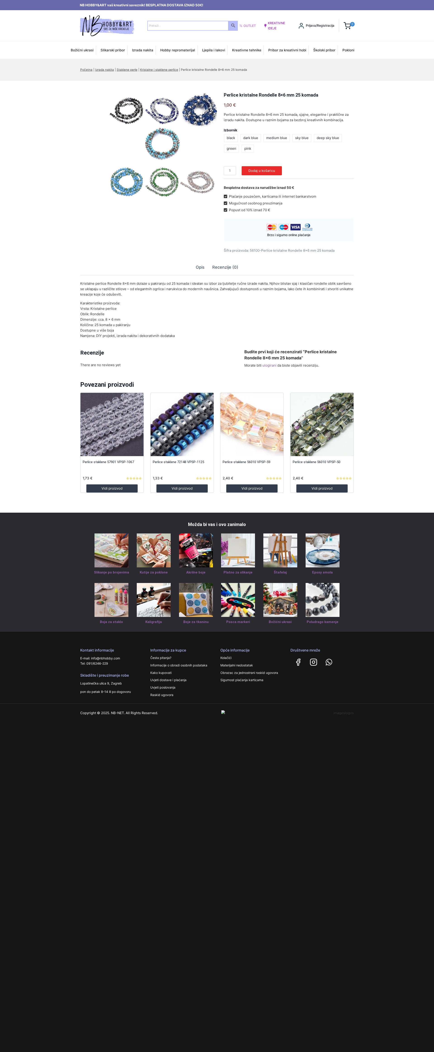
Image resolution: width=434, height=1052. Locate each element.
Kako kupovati (161, 673)
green (231, 148)
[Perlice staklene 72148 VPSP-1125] (182, 424)
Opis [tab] (200, 267)
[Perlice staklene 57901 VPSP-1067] (112, 424)
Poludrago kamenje (322, 622)
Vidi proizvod (112, 488)
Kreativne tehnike (246, 50)
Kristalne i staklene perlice (159, 69)
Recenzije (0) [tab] (225, 267)
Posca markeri (238, 622)
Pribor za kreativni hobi (287, 50)
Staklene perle (127, 69)
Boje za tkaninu (196, 622)
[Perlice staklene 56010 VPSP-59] (251, 424)
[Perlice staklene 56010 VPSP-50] (322, 424)
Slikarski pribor (113, 50)
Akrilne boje (195, 572)
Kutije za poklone (154, 572)
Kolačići (225, 658)
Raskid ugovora (161, 695)
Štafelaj (280, 572)
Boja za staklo (111, 622)
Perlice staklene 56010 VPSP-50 (316, 462)
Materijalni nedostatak (236, 665)
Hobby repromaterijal (177, 50)
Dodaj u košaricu (261, 170)
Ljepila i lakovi (213, 50)
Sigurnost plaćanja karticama (241, 680)
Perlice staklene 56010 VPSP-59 (246, 462)
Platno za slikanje (238, 572)
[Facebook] (298, 662)
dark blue (250, 138)
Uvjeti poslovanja (162, 687)
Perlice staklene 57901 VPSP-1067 (108, 462)
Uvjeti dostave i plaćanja (168, 680)
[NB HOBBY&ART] (107, 25)
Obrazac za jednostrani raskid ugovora (249, 673)
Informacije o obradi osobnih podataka (178, 665)
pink (247, 148)
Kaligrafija (153, 622)
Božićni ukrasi (82, 50)
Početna (86, 69)
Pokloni (348, 50)
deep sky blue (328, 138)
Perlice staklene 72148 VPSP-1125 (178, 462)
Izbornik (230, 130)
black (231, 138)
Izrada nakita (142, 50)
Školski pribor (324, 50)
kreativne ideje (276, 25)
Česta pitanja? (160, 658)
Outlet (249, 26)
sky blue (302, 138)
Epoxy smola (322, 572)
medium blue (276, 138)
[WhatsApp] (329, 662)
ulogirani (269, 365)
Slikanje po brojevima (111, 572)
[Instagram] (313, 662)
